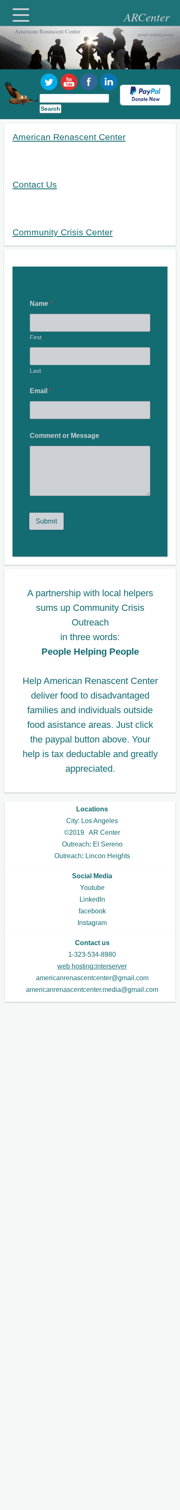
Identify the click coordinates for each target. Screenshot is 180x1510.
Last (35, 370)
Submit (46, 521)
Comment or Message (64, 435)
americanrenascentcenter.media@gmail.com (92, 989)
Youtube (92, 887)
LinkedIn (92, 899)
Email (40, 390)
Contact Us (35, 184)
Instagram (92, 922)
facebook (92, 911)
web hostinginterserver (92, 966)
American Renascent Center (69, 137)
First (35, 337)
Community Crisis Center (63, 232)
